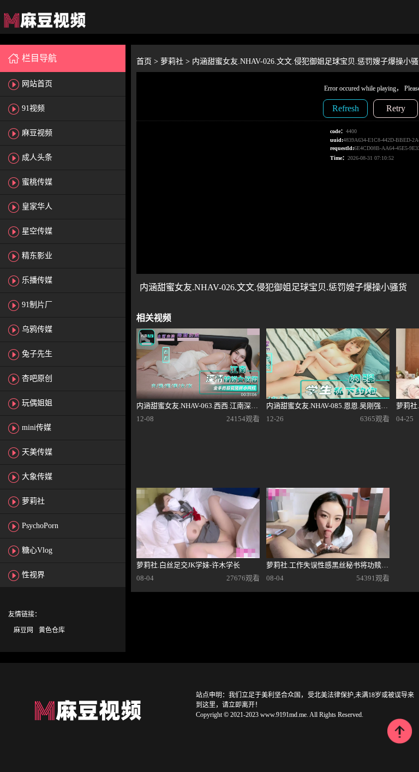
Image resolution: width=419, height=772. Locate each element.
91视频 (33, 108)
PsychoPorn (40, 526)
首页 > (148, 61)
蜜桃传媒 (37, 182)
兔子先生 (37, 354)
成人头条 (37, 157)
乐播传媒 (37, 280)
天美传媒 (37, 452)
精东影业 (37, 256)
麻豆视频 (37, 133)
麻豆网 (23, 630)
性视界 (33, 575)
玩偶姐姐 (37, 403)
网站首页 (37, 84)
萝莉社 (33, 501)
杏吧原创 (37, 378)
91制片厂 (37, 305)
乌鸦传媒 (37, 329)
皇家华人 (37, 206)
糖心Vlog (37, 550)
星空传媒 (37, 231)
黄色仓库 (52, 630)
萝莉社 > (176, 61)
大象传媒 (37, 476)
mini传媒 (36, 427)
